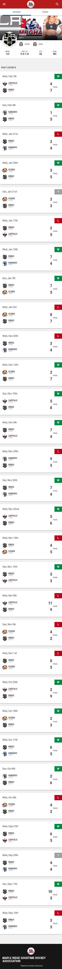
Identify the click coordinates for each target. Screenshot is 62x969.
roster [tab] (45, 12)
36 (40, 53)
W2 (54, 53)
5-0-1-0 (24, 53)
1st (7, 53)
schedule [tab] (17, 12)
